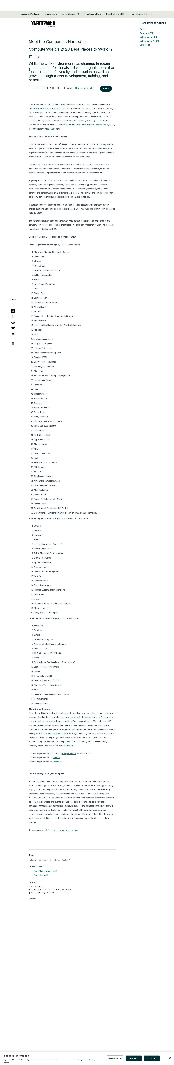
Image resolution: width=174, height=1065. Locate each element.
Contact (32, 898)
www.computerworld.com (56, 733)
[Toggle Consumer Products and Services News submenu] (42, 14)
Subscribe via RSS (148, 37)
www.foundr (65, 830)
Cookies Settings (115, 1058)
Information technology (38, 860)
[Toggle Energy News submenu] (59, 14)
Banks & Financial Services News (71, 14)
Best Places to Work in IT (61, 860)
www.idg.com (67, 745)
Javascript (145, 45)
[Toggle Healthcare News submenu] (103, 14)
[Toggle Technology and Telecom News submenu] (152, 14)
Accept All (151, 1058)
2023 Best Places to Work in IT (46, 108)
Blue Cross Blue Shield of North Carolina (84, 125)
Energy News (51, 14)
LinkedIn (56, 757)
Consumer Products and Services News (30, 14)
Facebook (57, 761)
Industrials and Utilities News (115, 14)
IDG (100, 814)
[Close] (170, 1058)
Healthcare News (93, 14)
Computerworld (84, 88)
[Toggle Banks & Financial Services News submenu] (83, 14)
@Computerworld (68, 753)
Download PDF (146, 33)
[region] (87, 1058)
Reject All (133, 1058)
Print (142, 29)
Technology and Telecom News (139, 14)
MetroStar (50, 129)
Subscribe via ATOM (149, 41)
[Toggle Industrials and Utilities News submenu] (127, 14)
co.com (75, 830)
